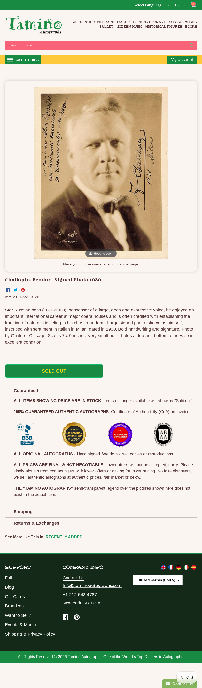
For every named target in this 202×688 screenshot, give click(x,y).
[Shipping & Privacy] (164, 568)
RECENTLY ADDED (64, 537)
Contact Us (73, 577)
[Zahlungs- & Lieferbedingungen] (179, 568)
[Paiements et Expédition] (171, 568)
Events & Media (20, 624)
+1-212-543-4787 (80, 594)
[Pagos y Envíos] (194, 568)
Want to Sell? (18, 615)
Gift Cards (15, 596)
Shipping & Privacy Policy (30, 634)
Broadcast (15, 605)
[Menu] (10, 5)
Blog (9, 587)
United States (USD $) (156, 580)
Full (8, 577)
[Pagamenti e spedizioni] (187, 568)
